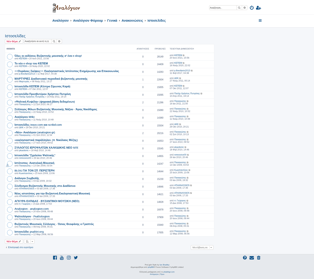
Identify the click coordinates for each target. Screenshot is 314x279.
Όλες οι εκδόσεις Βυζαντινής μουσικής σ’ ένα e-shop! (48, 55)
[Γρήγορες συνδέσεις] (260, 20)
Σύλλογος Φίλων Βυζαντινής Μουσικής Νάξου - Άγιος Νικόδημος (56, 109)
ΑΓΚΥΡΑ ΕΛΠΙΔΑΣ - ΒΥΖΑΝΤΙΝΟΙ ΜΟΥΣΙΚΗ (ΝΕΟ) (47, 201)
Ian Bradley (164, 265)
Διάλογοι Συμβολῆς (27, 178)
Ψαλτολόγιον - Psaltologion (32, 216)
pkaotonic (24, 150)
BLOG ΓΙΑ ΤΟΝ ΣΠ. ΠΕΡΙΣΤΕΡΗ (35, 170)
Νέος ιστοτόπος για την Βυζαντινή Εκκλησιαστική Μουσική (52, 193)
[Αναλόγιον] (66, 7)
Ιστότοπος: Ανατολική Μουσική (34, 162)
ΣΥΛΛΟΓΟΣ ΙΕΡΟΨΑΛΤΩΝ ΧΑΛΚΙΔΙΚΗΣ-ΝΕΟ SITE (46, 147)
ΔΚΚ (176, 78)
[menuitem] (252, 8)
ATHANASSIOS (26, 188)
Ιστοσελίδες (15, 36)
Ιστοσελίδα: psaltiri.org (29, 231)
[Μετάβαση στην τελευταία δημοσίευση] (184, 55)
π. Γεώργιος (25, 204)
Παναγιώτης (25, 104)
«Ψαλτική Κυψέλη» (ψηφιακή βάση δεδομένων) (45, 101)
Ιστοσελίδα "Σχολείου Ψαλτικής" (35, 155)
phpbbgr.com (169, 272)
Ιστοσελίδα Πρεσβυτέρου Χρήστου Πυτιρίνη (43, 93)
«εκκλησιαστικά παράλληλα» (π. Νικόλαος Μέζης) (46, 140)
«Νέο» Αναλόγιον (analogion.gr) (35, 132)
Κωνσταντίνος (26, 173)
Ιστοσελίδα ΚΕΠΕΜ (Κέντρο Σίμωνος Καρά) (42, 86)
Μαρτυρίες (24, 81)
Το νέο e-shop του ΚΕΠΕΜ (31, 63)
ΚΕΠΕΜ (23, 58)
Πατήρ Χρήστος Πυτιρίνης (32, 96)
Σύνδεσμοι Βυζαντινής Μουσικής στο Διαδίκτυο (45, 185)
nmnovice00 (25, 158)
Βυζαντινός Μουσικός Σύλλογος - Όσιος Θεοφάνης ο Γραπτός (54, 224)
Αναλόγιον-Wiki (25, 116)
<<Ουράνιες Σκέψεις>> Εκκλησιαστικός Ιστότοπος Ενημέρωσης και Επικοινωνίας (67, 71)
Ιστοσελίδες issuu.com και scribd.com (38, 124)
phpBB (151, 267)
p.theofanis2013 (27, 74)
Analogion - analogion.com (32, 208)
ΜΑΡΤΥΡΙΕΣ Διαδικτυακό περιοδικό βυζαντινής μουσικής (51, 78)
